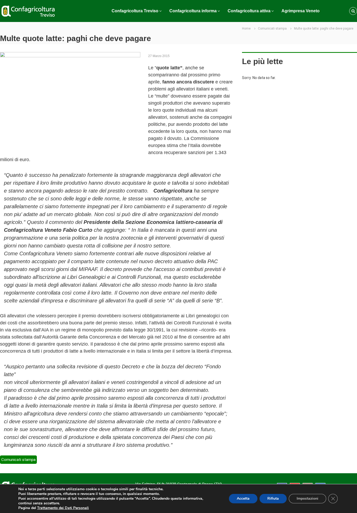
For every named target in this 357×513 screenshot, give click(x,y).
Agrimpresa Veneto (300, 11)
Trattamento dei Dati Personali (63, 507)
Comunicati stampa (272, 28)
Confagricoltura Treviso (135, 11)
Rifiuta (273, 498)
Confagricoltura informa (193, 11)
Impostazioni (307, 498)
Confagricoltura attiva (249, 11)
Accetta (243, 498)
